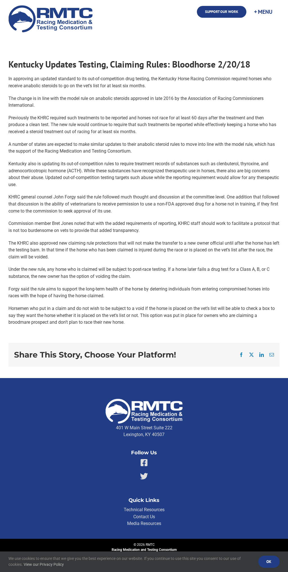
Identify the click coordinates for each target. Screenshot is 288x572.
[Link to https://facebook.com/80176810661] (144, 463)
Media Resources (144, 523)
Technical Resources (144, 509)
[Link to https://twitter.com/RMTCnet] (144, 476)
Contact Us (144, 516)
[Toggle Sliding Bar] (263, 12)
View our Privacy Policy (44, 564)
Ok (268, 561)
